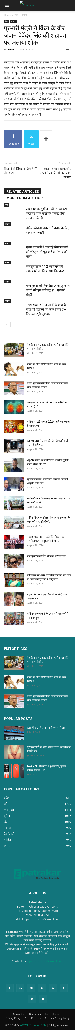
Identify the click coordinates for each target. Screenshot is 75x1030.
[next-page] (12, 324)
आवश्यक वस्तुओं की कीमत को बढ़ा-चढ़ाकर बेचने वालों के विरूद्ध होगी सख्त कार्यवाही (47, 213)
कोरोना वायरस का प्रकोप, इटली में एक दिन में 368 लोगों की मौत (55, 173)
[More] (46, 139)
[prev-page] (6, 324)
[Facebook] (10, 988)
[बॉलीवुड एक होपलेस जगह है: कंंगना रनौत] (14, 561)
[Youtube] (43, 999)
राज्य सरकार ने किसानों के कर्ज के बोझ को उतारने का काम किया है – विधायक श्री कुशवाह (46, 309)
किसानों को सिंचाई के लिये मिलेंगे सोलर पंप (20, 171)
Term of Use (52, 1014)
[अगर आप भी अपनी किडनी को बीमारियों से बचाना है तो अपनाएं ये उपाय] (14, 407)
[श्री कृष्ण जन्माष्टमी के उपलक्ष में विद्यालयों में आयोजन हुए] (14, 618)
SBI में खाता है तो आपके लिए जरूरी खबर (46, 727)
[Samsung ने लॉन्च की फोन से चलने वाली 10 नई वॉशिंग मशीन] (14, 446)
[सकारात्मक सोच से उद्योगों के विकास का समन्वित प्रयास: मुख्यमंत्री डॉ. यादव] (14, 542)
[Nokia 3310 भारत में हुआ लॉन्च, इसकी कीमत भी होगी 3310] (14, 771)
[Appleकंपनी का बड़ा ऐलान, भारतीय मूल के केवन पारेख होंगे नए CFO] (14, 465)
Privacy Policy (13, 1018)
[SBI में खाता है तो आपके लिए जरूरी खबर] (14, 733)
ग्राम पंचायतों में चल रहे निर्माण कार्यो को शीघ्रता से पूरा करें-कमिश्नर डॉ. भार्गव (47, 251)
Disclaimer (35, 1014)
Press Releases (32, 1018)
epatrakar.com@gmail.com (45, 961)
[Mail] (31, 988)
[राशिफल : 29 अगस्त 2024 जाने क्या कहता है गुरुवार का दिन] (14, 426)
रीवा (16, 15)
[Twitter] (32, 999)
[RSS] (53, 988)
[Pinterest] (42, 988)
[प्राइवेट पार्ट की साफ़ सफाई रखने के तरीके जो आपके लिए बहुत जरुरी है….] (14, 752)
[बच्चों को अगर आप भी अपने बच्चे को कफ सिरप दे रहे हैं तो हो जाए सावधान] (14, 369)
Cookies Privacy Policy (57, 1018)
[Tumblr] (64, 988)
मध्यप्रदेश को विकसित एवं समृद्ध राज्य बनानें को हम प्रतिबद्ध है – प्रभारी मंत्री (48, 290)
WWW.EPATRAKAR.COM (33, 1025)
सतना (24, 15)
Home (7, 15)
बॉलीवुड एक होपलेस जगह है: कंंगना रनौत (46, 556)
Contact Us (19, 1014)
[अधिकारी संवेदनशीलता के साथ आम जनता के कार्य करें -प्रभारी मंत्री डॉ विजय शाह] (14, 522)
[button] (6, 5)
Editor (11, 49)
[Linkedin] (20, 988)
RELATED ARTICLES (22, 191)
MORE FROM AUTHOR (24, 198)
